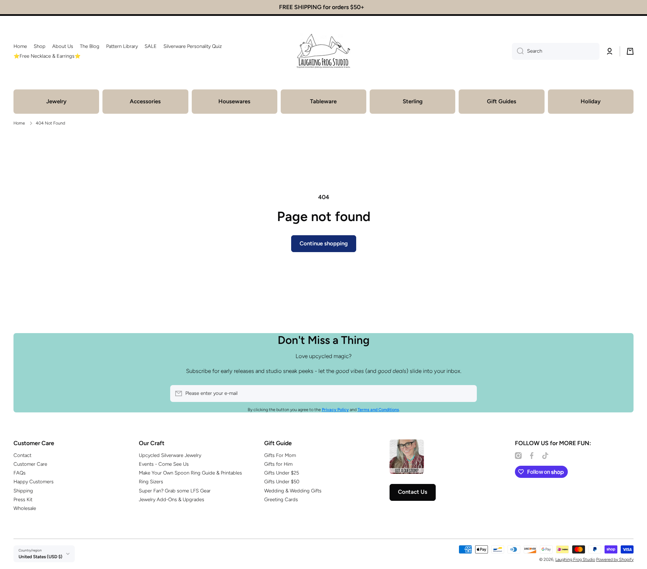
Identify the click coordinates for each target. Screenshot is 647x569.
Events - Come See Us (164, 464)
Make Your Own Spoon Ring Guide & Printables (190, 473)
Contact (22, 455)
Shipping (23, 491)
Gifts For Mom (280, 455)
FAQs (19, 473)
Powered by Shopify (615, 559)
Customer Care (30, 464)
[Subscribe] (468, 393)
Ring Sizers (151, 482)
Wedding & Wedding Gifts (292, 491)
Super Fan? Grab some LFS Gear (175, 491)
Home (19, 123)
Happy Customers (33, 482)
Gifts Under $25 (281, 473)
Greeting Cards (281, 499)
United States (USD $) (40, 556)
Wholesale (24, 508)
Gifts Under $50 (281, 482)
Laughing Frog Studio (575, 559)
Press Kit (22, 499)
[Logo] (323, 51)
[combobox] (555, 51)
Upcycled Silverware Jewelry (170, 455)
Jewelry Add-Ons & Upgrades (171, 499)
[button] (630, 51)
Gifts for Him (278, 464)
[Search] (518, 51)
